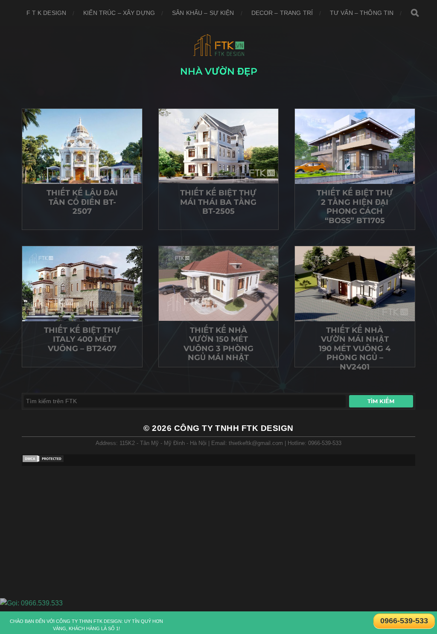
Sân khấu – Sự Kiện (203, 12)
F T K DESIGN (46, 12)
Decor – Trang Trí (282, 12)
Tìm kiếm (380, 401)
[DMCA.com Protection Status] (43, 460)
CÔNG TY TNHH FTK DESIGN (234, 428)
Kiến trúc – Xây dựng (119, 12)
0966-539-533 (404, 621)
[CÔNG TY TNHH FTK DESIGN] (218, 45)
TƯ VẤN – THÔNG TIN (362, 12)
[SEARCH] (415, 13)
